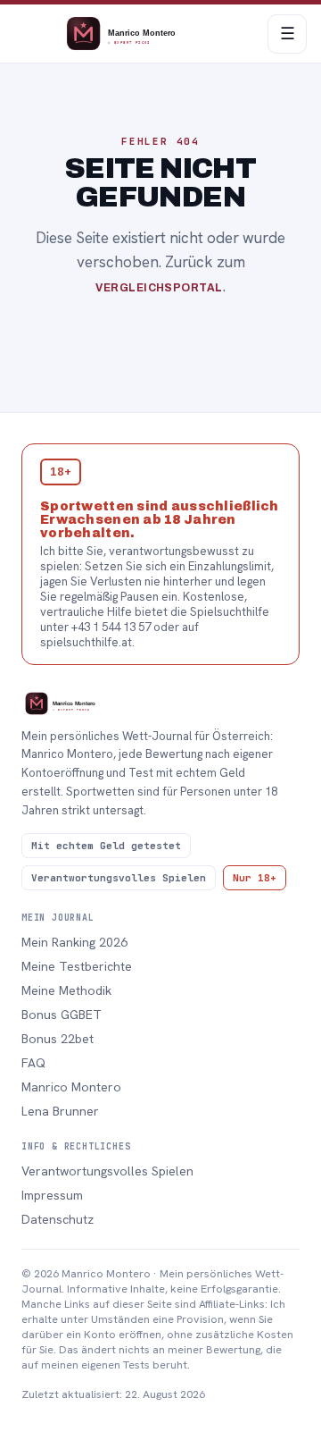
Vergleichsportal (159, 288)
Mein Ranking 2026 (74, 942)
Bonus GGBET (61, 1015)
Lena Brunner (60, 1111)
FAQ (33, 1063)
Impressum (52, 1195)
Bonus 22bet (57, 1039)
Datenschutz (57, 1219)
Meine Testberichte (76, 966)
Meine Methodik (66, 990)
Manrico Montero (71, 1087)
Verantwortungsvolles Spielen (107, 1171)
